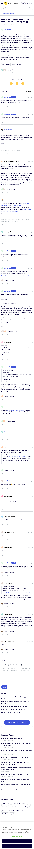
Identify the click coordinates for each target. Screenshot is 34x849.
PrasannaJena (8, 583)
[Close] (32, 824)
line (3, 64)
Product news (5, 771)
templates (5, 807)
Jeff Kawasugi (8, 496)
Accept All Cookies (17, 846)
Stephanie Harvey (9, 532)
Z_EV (5, 447)
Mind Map (5, 814)
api (29, 803)
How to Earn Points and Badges (17, 722)
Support (27, 807)
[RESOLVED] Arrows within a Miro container (14, 757)
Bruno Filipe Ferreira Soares (12, 161)
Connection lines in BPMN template (12, 738)
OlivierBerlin (7, 342)
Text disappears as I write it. (10, 790)
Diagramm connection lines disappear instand (15, 785)
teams (21, 807)
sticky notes (13, 807)
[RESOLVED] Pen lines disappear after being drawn (16, 750)
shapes (4, 810)
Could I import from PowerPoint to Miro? (14, 706)
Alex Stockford (8, 481)
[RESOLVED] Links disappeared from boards (14, 774)
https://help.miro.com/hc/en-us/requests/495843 (15, 276)
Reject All (17, 841)
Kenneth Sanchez (9, 641)
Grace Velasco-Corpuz (10, 516)
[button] (2, 3)
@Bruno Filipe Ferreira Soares (15, 410)
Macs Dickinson (8, 614)
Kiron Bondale (8, 130)
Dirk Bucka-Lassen (9, 432)
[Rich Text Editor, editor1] (17, 675)
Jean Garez (7, 407)
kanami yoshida (8, 232)
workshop (11, 810)
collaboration (16, 803)
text (23, 810)
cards (17, 810)
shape (8, 64)
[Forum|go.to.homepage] (11, 3)
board (3, 803)
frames (24, 803)
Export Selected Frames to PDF (10, 712)
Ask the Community (8, 13)
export (12, 814)
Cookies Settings (17, 836)
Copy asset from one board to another (13, 709)
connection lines (16, 64)
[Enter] (3, 8)
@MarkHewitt (5, 133)
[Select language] (23, 3)
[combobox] (17, 8)
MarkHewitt (7, 29)
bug (9, 803)
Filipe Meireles (8, 547)
